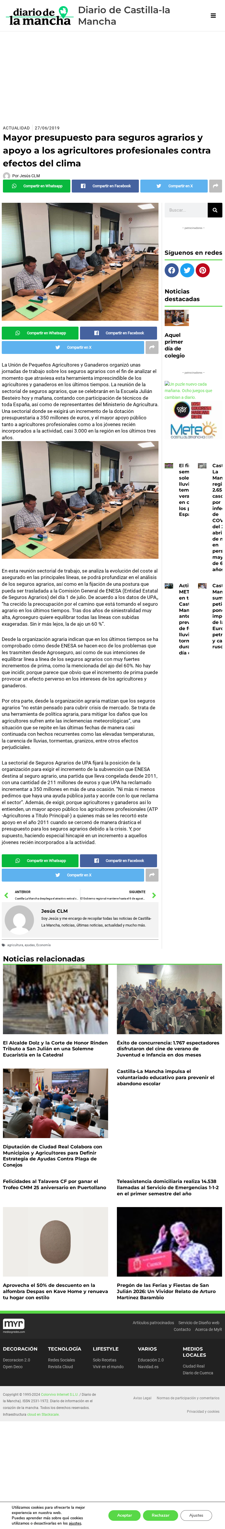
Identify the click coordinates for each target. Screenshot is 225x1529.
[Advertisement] (112, 75)
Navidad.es (148, 1366)
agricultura (15, 945)
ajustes (75, 1523)
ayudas (30, 945)
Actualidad (16, 128)
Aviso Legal (142, 1398)
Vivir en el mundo (108, 1366)
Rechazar (160, 1515)
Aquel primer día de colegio (175, 345)
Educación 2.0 (151, 1360)
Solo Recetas (104, 1360)
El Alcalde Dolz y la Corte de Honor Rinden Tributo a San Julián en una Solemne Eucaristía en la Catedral (55, 1049)
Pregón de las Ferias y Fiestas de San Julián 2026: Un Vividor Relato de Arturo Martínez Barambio (166, 1291)
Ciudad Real (193, 1366)
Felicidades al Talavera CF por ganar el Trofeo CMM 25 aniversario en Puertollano (54, 1184)
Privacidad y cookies (203, 1412)
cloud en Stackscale (43, 1414)
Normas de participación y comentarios (188, 1398)
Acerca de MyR (208, 1329)
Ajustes (196, 1515)
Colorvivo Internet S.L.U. (60, 1395)
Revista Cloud (60, 1366)
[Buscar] (215, 210)
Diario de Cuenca (198, 1373)
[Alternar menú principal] (213, 16)
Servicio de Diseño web (198, 1322)
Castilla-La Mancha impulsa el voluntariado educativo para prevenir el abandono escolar (165, 1077)
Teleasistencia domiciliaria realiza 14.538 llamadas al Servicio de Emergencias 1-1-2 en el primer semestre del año (168, 1187)
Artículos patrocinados (153, 1322)
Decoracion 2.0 (16, 1360)
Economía (43, 945)
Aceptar (124, 1515)
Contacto (182, 1329)
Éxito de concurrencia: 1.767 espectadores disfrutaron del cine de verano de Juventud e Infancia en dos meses (168, 1049)
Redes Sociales (61, 1360)
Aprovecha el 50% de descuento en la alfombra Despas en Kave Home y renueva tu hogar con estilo (55, 1291)
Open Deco (13, 1366)
